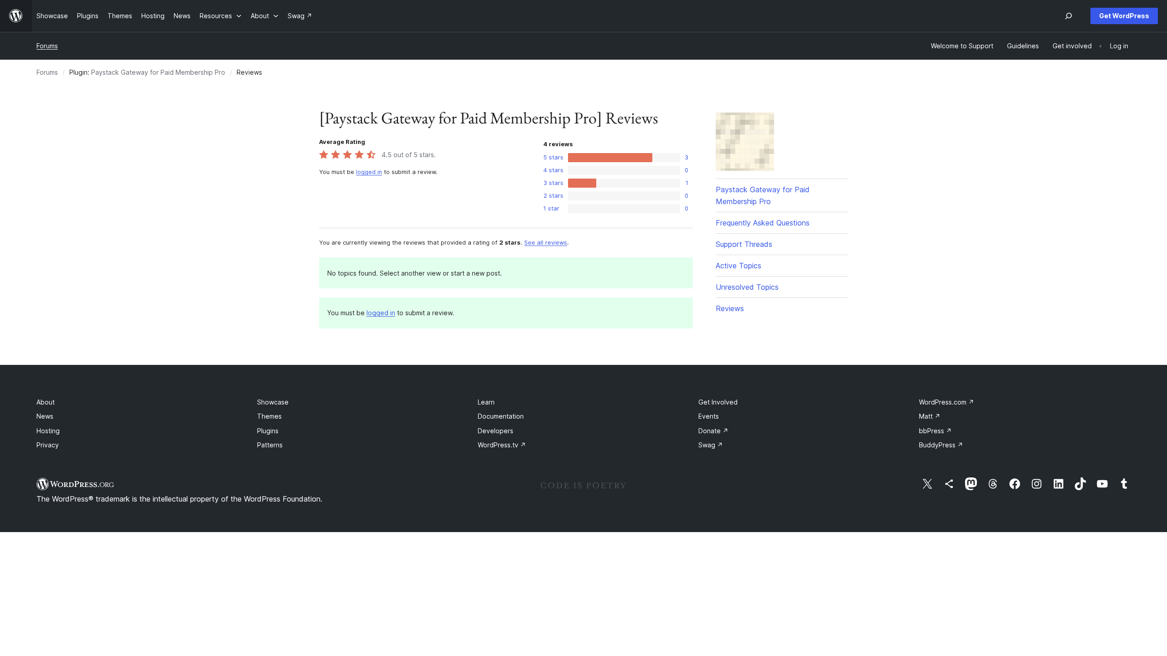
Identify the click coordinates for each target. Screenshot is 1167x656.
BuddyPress (941, 445)
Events (708, 416)
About (45, 402)
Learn (486, 402)
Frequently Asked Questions (763, 222)
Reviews (730, 308)
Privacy (47, 445)
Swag (710, 445)
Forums (47, 46)
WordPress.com (946, 402)
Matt (929, 416)
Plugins (268, 431)
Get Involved (718, 402)
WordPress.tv (502, 445)
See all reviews (545, 242)
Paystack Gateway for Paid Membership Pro (158, 72)
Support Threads (744, 244)
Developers (495, 431)
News (44, 416)
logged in (369, 172)
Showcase (273, 402)
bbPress (935, 431)
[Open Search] (1068, 16)
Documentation (501, 416)
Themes (269, 416)
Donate (713, 431)
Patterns (270, 445)
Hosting (48, 431)
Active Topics (738, 265)
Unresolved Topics (747, 287)
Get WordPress (1124, 16)
